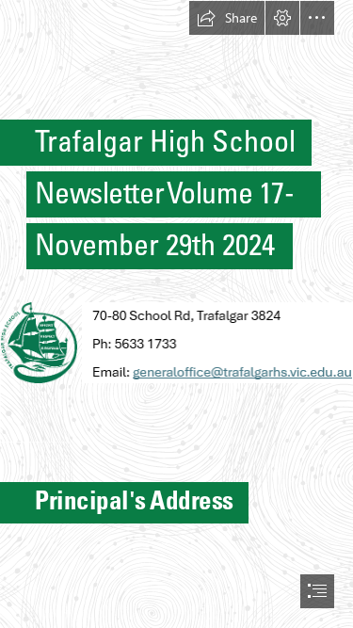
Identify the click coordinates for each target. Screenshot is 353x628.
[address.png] (217, 341)
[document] (176, 314)
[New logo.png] (38, 341)
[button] (227, 18)
